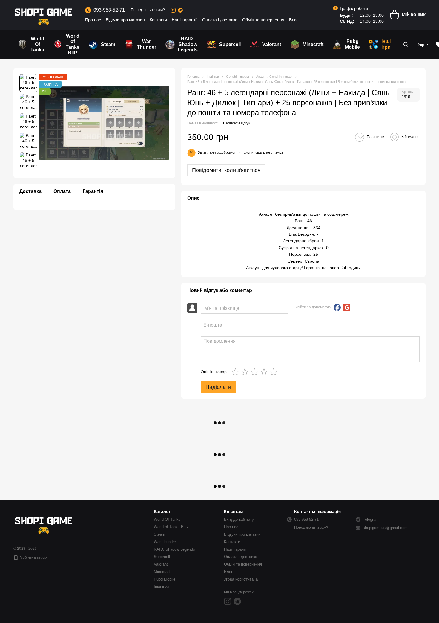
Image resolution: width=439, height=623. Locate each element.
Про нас (93, 19)
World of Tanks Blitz (72, 44)
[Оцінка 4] (265, 371)
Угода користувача (241, 579)
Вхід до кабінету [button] (239, 519)
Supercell (230, 44)
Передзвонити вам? (148, 10)
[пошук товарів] (406, 44)
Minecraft (313, 44)
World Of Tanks (37, 44)
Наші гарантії (184, 19)
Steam (108, 44)
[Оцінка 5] (275, 371)
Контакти (158, 19)
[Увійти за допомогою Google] (346, 307)
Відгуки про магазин (125, 19)
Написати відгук (236, 123)
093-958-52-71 (109, 10)
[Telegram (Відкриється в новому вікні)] (180, 10)
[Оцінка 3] (255, 371)
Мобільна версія (33, 557)
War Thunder (146, 44)
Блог (293, 19)
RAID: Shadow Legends (188, 44)
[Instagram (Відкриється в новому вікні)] (173, 10)
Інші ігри (386, 44)
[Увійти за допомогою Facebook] (337, 307)
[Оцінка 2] (246, 371)
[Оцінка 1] (236, 371)
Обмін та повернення (263, 19)
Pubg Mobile (352, 44)
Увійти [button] (203, 152)
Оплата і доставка (219, 19)
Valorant (271, 44)
